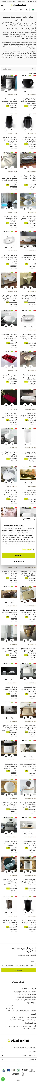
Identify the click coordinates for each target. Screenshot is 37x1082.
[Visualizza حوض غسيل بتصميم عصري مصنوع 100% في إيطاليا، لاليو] (25, 833)
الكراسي (33, 1011)
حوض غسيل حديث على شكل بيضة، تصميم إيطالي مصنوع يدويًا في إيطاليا (28, 336)
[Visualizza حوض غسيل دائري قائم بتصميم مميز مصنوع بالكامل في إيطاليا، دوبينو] (6, 718)
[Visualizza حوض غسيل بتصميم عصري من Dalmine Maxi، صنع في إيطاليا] (25, 405)
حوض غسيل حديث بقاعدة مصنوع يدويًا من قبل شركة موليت (9, 573)
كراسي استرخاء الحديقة (9, 1023)
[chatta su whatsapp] (3, 1079)
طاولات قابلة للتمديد (29, 985)
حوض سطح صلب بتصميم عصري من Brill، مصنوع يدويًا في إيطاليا (9, 376)
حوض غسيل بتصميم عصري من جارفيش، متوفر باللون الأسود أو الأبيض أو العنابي (9, 179)
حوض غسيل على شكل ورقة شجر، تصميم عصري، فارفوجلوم (28, 218)
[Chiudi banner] (34, 519)
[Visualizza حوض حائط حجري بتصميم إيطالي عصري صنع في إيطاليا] (25, 168)
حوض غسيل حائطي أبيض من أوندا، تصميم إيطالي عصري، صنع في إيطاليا (9, 297)
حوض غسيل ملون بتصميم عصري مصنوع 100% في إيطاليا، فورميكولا (28, 612)
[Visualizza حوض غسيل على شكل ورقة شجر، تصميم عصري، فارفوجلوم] (25, 208)
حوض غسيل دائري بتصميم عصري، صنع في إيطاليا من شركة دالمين (9, 453)
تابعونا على (33, 1056)
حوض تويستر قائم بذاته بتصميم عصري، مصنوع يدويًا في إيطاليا (29, 376)
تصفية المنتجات (7, 69)
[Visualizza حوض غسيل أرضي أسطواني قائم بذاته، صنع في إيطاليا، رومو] (25, 444)
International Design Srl (26, 1045)
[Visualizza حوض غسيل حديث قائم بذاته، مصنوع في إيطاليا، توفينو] (6, 912)
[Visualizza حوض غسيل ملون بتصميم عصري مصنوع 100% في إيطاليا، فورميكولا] (25, 602)
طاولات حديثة (31, 999)
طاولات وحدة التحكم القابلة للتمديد (26, 996)
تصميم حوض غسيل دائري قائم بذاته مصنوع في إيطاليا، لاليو (9, 650)
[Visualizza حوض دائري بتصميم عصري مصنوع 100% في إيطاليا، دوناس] (6, 679)
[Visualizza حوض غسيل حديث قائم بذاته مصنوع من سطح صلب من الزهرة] (6, 129)
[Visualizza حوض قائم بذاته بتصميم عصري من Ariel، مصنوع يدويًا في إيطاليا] (25, 641)
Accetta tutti (18, 555)
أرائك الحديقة (32, 1023)
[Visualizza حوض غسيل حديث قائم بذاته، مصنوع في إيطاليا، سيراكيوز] (25, 912)
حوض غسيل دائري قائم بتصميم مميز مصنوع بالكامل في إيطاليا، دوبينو (9, 727)
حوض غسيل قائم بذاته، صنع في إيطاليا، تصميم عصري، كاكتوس (29, 139)
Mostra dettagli (27, 549)
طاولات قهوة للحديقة (29, 1026)
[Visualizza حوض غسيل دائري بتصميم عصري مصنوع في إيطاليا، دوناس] (6, 795)
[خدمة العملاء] (26, 9)
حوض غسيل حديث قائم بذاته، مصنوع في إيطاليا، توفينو (10, 922)
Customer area (30, 1052)
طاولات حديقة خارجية (30, 1007)
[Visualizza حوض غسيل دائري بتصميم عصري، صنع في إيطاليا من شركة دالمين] (6, 444)
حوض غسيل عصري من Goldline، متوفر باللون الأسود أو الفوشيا (29, 492)
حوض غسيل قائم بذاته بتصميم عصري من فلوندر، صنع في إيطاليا (28, 297)
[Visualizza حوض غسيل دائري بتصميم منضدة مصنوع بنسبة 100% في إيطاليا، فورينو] (25, 795)
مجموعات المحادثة (22, 1023)
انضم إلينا (19, 967)
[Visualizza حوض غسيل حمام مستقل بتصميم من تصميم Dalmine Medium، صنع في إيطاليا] (6, 326)
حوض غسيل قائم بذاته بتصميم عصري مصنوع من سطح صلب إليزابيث (9, 101)
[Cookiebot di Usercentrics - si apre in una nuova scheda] (22, 519)
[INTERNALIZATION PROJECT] (11, 1067)
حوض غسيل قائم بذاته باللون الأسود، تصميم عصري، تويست (10, 218)
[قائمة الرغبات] (12, 91)
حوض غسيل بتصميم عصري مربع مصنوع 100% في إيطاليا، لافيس (28, 881)
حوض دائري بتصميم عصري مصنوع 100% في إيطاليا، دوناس (10, 689)
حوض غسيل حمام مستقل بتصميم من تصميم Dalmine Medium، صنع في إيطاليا (9, 337)
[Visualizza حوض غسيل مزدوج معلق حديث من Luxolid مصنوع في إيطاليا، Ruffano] (6, 602)
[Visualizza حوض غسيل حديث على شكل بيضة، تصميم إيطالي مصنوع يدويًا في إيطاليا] (25, 326)
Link (31, 962)
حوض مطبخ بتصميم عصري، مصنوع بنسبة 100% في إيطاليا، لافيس (10, 766)
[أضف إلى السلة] (6, 208)
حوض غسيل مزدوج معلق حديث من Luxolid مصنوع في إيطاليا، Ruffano (9, 612)
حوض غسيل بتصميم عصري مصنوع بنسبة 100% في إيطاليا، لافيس (28, 727)
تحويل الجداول (11, 1007)
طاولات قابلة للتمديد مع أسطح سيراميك (25, 988)
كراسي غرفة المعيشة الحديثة (18, 1017)
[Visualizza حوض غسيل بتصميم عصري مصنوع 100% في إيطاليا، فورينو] (25, 679)
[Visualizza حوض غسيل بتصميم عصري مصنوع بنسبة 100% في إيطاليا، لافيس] (25, 718)
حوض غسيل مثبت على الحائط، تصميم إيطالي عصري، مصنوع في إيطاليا (9, 415)
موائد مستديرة (11, 1003)
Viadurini (32, 1048)
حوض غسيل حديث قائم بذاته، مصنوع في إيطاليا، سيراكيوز (28, 922)
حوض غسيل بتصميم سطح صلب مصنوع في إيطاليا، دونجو (28, 766)
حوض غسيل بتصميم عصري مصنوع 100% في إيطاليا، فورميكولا (28, 257)
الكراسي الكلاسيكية (17, 1014)
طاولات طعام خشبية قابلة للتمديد (26, 991)
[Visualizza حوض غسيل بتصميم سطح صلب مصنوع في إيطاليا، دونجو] (25, 756)
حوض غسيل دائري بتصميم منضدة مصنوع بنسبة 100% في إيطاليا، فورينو (28, 804)
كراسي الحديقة (31, 1017)
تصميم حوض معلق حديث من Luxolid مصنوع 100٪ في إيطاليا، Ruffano (28, 573)
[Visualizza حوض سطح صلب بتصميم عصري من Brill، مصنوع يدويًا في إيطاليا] (6, 367)
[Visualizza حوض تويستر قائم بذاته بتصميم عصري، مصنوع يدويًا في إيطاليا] (25, 367)
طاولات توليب (19, 1007)
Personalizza (17, 561)
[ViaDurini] (18, 5)
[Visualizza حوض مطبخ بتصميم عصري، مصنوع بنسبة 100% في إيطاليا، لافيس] (6, 756)
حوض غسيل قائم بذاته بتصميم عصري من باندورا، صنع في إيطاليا (28, 101)
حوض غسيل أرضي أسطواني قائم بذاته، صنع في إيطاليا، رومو (28, 453)
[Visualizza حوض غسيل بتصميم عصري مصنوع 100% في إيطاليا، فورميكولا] (25, 247)
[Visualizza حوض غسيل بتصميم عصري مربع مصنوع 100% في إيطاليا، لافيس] (25, 872)
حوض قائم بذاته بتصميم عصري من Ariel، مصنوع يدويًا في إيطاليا (28, 650)
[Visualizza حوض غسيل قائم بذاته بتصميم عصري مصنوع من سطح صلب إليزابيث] (6, 91)
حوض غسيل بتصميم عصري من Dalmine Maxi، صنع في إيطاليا (28, 415)
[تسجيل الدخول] (4, 9)
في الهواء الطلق (30, 1020)
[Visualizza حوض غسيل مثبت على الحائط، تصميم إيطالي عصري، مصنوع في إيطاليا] (6, 405)
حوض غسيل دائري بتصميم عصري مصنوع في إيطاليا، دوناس (9, 804)
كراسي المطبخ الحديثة (30, 1014)
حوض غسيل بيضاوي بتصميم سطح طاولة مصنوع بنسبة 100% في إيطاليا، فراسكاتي (10, 493)
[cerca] (35, 5)
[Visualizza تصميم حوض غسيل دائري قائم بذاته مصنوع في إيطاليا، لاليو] (6, 641)
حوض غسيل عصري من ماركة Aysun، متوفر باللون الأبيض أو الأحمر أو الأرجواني (9, 258)
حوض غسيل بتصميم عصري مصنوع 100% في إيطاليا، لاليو (28, 843)
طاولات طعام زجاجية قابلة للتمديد (27, 994)
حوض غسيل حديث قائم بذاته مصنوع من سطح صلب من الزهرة (10, 139)
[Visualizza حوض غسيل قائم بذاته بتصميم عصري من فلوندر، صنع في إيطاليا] (25, 288)
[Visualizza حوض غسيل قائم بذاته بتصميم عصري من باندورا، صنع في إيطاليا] (25, 91)
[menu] (2, 5)
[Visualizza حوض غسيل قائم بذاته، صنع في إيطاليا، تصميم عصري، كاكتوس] (25, 129)
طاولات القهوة (10, 1005)
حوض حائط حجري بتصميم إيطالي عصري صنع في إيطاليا (28, 178)
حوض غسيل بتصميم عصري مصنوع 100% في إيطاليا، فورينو (28, 689)
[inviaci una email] (21, 9)
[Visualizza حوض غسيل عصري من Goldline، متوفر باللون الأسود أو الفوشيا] (25, 482)
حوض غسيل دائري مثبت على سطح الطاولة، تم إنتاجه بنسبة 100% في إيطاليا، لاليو (10, 882)
